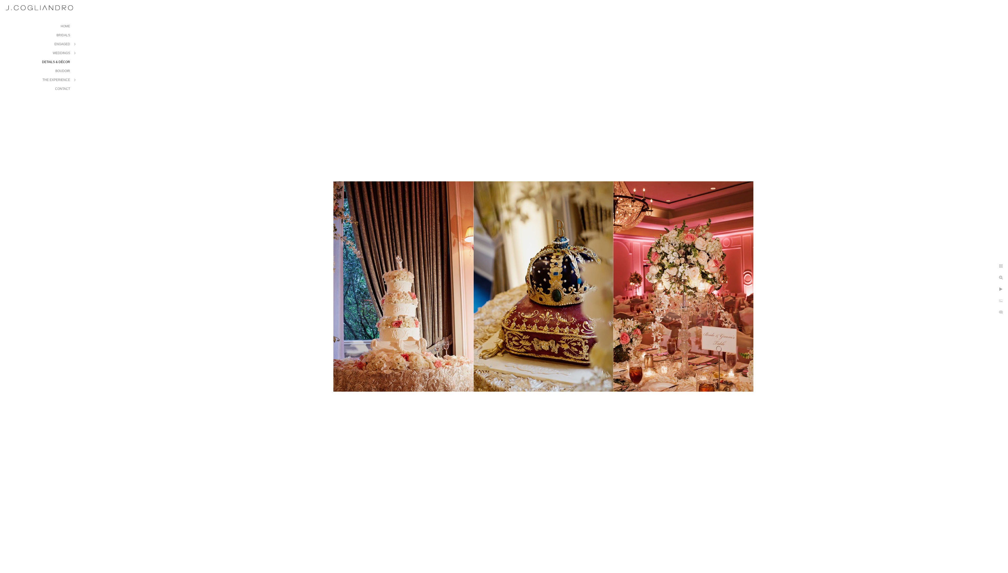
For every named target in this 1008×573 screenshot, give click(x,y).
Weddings (61, 53)
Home (65, 26)
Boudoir (62, 71)
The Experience (56, 80)
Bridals (63, 35)
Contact (62, 89)
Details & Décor (56, 62)
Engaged (62, 44)
